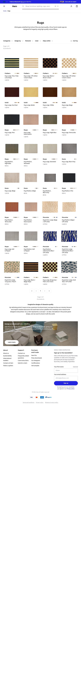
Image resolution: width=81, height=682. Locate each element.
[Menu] (4, 6)
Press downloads (36, 358)
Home (4, 11)
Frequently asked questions (23, 357)
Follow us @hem (8, 365)
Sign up (22, 1)
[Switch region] (5, 2)
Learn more (11, 342)
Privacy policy (70, 388)
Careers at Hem (8, 363)
